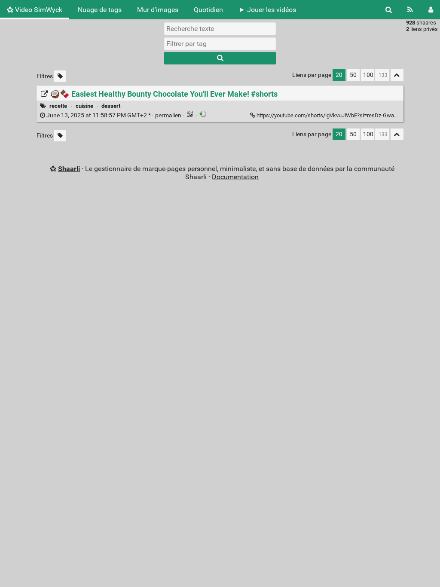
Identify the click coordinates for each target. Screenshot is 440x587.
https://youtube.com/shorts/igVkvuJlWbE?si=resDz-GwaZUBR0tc (336, 115)
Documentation (235, 177)
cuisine (84, 106)
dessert (110, 106)
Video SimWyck (37, 10)
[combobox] (220, 43)
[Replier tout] (397, 75)
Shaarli (69, 169)
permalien (114, 115)
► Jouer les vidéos (267, 10)
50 (353, 75)
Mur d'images (157, 10)
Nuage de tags (100, 10)
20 (339, 75)
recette (58, 106)
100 (368, 75)
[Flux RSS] (410, 9)
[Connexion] (431, 9)
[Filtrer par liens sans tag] (60, 76)
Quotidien (208, 10)
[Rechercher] (389, 9)
